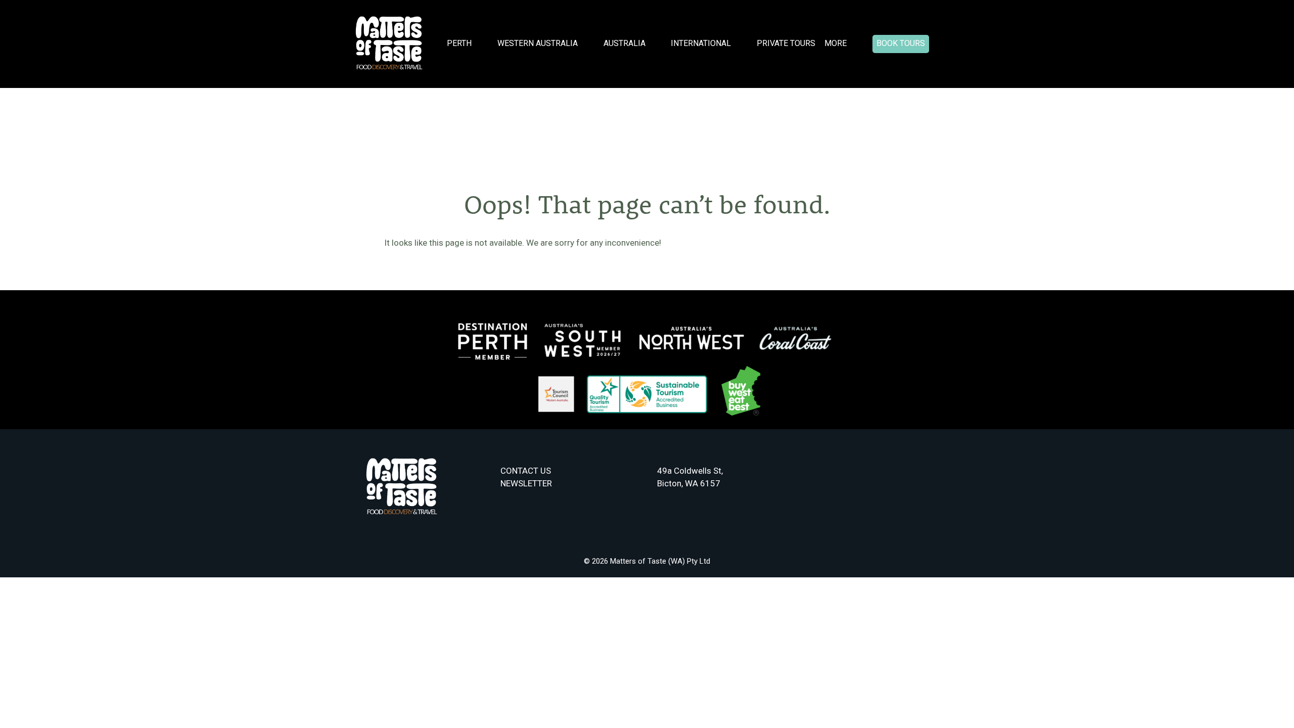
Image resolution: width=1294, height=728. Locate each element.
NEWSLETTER (526, 483)
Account (944, 44)
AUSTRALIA (624, 43)
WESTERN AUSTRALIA (537, 43)
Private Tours (786, 43)
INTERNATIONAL (701, 43)
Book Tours (900, 43)
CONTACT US (525, 471)
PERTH (459, 43)
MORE (835, 43)
